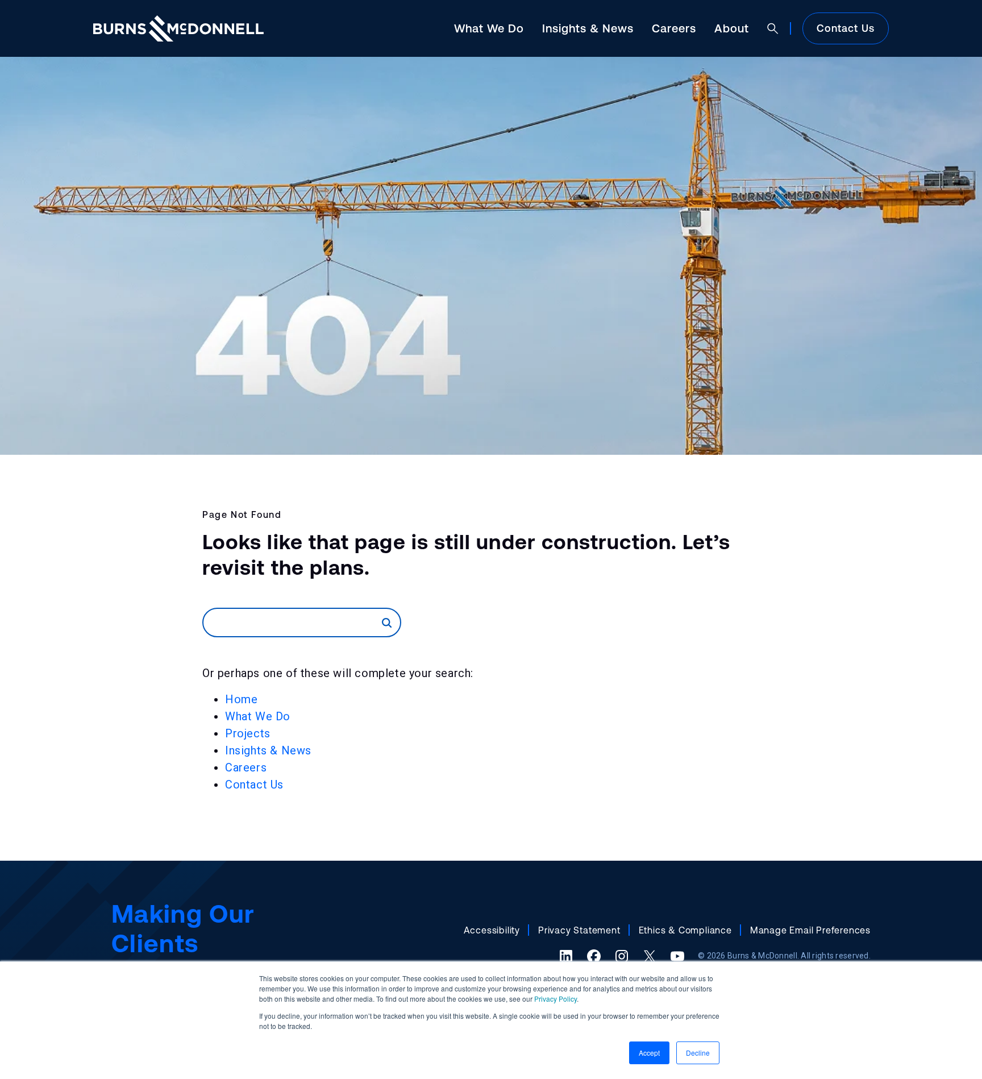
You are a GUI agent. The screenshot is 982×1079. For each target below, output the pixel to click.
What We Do (489, 28)
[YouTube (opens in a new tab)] (677, 956)
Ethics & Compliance (685, 930)
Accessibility (492, 930)
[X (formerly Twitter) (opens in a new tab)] (649, 956)
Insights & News (588, 28)
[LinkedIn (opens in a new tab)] (566, 956)
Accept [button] (649, 1052)
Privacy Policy (555, 998)
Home (241, 699)
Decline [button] (698, 1052)
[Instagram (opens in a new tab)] (622, 956)
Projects (248, 733)
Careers (674, 28)
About (731, 28)
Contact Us (846, 28)
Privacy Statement (579, 930)
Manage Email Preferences (810, 930)
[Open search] (773, 28)
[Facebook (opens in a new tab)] (594, 956)
